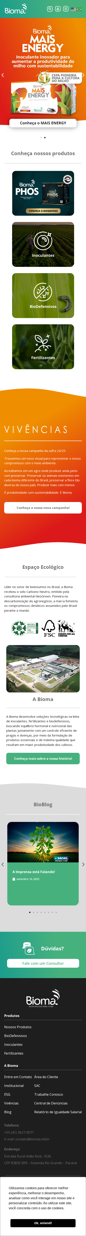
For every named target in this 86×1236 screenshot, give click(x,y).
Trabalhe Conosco (48, 1094)
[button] (50, 9)
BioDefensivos (15, 1035)
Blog (7, 1112)
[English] (73, 9)
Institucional (14, 1085)
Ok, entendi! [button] (43, 1223)
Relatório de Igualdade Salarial (58, 1112)
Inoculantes (13, 1044)
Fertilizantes (13, 1053)
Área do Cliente (46, 1077)
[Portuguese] (79, 9)
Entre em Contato (18, 1077)
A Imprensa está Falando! (34, 872)
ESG (7, 1094)
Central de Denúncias (51, 1103)
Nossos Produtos (18, 1027)
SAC (37, 1085)
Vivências (11, 1103)
